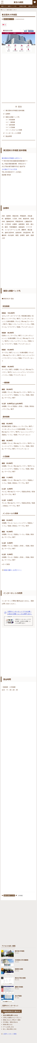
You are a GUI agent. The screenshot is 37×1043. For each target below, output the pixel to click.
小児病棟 (12, 127)
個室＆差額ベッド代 (8, 19)
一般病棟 (12, 122)
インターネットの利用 (13, 133)
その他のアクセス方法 (9, 169)
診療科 (8, 114)
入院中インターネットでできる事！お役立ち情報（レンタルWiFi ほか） (23, 621)
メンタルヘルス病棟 (15, 130)
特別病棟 (12, 120)
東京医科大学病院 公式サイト (12, 158)
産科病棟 (12, 125)
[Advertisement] (18, 78)
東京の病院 (18, 2)
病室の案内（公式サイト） (13, 570)
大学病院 (20, 895)
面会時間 (9, 136)
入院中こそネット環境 (9, 1034)
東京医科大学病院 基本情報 (15, 110)
